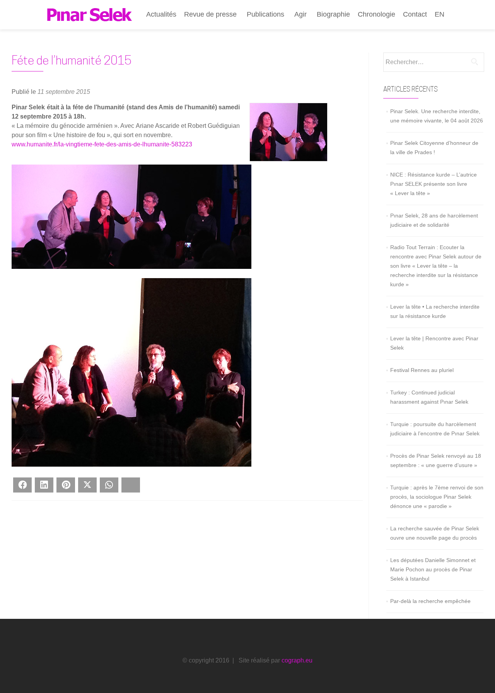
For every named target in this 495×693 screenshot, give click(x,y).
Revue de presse (210, 14)
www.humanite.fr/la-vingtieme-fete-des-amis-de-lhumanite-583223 (102, 144)
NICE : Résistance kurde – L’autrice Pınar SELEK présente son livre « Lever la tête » (433, 184)
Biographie (333, 14)
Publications (265, 14)
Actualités (161, 14)
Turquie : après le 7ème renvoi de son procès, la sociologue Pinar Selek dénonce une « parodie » (436, 496)
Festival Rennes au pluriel (422, 370)
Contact (415, 14)
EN (439, 14)
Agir (300, 14)
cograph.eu (297, 660)
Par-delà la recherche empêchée (430, 601)
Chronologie (376, 14)
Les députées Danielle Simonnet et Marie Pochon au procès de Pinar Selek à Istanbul (433, 569)
